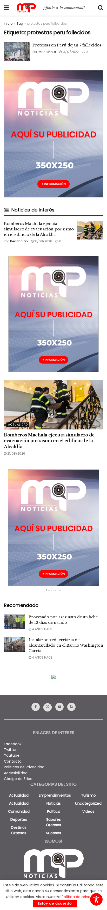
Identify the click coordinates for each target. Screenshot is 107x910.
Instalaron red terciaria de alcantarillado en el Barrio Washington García (66, 645)
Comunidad (19, 811)
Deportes (18, 819)
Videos (88, 811)
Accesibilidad (16, 773)
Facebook (13, 744)
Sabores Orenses (53, 822)
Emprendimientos (55, 795)
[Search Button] (100, 8)
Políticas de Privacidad (24, 767)
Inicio (8, 23)
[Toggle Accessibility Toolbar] (96, 899)
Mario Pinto (47, 52)
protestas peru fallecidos (47, 23)
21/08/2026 (43, 241)
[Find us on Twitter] (47, 707)
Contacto (13, 761)
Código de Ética (18, 778)
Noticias (53, 803)
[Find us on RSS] (71, 707)
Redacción (19, 241)
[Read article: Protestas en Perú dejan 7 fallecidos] (17, 51)
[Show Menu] (6, 8)
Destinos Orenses (18, 830)
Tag (20, 23)
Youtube (11, 755)
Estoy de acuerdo (55, 903)
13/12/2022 (70, 52)
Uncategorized (88, 803)
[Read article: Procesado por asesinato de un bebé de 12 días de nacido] (14, 621)
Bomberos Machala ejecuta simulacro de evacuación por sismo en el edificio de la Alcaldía (39, 229)
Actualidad (18, 424)
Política (53, 811)
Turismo (88, 795)
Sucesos (53, 833)
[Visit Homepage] (53, 7)
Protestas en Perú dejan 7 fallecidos (66, 45)
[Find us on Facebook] (35, 707)
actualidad (19, 795)
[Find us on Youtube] (59, 707)
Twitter (10, 749)
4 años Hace (41, 629)
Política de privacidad (81, 896)
